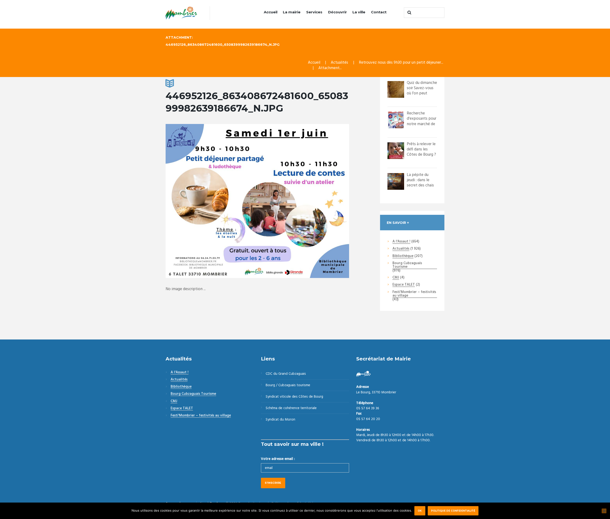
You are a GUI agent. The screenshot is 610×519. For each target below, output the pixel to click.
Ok (420, 510)
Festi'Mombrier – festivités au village (414, 294)
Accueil (270, 12)
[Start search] (409, 12)
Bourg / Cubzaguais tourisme (288, 385)
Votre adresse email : (278, 459)
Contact (378, 12)
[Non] (604, 511)
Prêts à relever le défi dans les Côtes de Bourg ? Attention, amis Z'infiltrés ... (421, 154)
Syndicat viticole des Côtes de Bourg (294, 397)
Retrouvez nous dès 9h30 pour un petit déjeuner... (401, 62)
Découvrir (337, 12)
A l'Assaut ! (401, 242)
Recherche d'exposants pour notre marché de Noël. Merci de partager (421, 124)
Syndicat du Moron (280, 419)
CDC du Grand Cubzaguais (286, 374)
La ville (358, 12)
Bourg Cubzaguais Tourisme (407, 265)
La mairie (291, 12)
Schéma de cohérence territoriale (291, 408)
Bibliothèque (402, 256)
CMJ (395, 278)
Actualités (339, 62)
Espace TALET (403, 285)
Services (314, 12)
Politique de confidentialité (453, 510)
